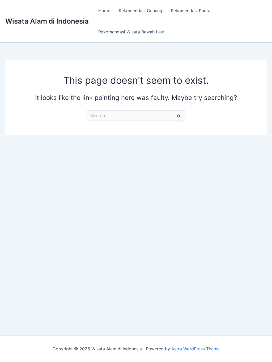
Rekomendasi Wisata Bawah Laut (131, 31)
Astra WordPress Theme (195, 348)
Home (104, 10)
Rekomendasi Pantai (191, 10)
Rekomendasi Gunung (140, 10)
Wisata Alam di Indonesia (47, 21)
